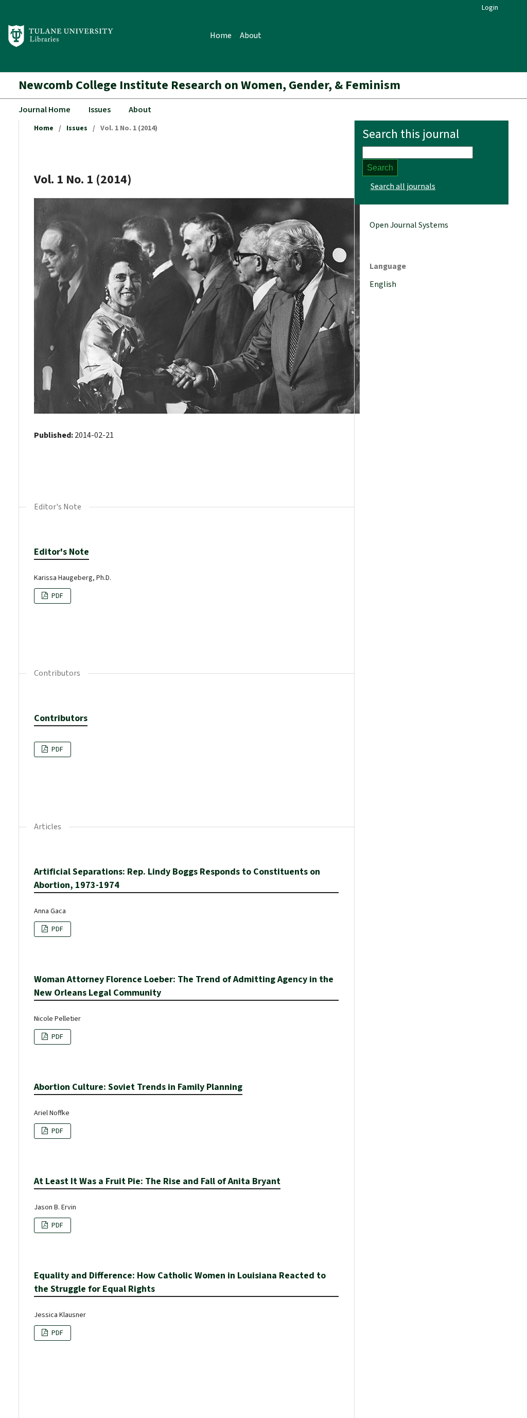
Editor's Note (61, 551)
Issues (100, 109)
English (383, 284)
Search (380, 167)
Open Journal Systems (409, 225)
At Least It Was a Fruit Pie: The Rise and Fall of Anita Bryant (157, 1181)
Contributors (60, 718)
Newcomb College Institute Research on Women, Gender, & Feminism (209, 85)
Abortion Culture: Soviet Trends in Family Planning (138, 1087)
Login (490, 8)
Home (221, 35)
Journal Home (45, 109)
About (250, 35)
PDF (56, 596)
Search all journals (403, 186)
